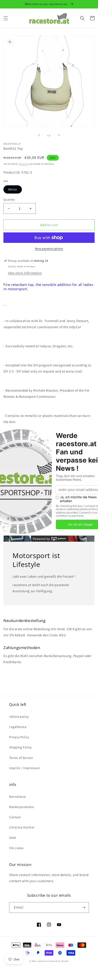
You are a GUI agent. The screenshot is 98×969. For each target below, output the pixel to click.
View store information (25, 273)
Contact (15, 817)
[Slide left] (39, 135)
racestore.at (43, 961)
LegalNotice (18, 727)
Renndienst (17, 797)
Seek (12, 838)
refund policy (19, 717)
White (12, 189)
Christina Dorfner (22, 827)
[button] (6, 18)
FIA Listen (16, 848)
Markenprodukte (21, 807)
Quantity (9, 199)
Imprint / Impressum (24, 768)
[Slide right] (59, 135)
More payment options (49, 248)
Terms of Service (21, 758)
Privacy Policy (19, 737)
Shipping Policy (20, 747)
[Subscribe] (84, 907)
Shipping (23, 163)
